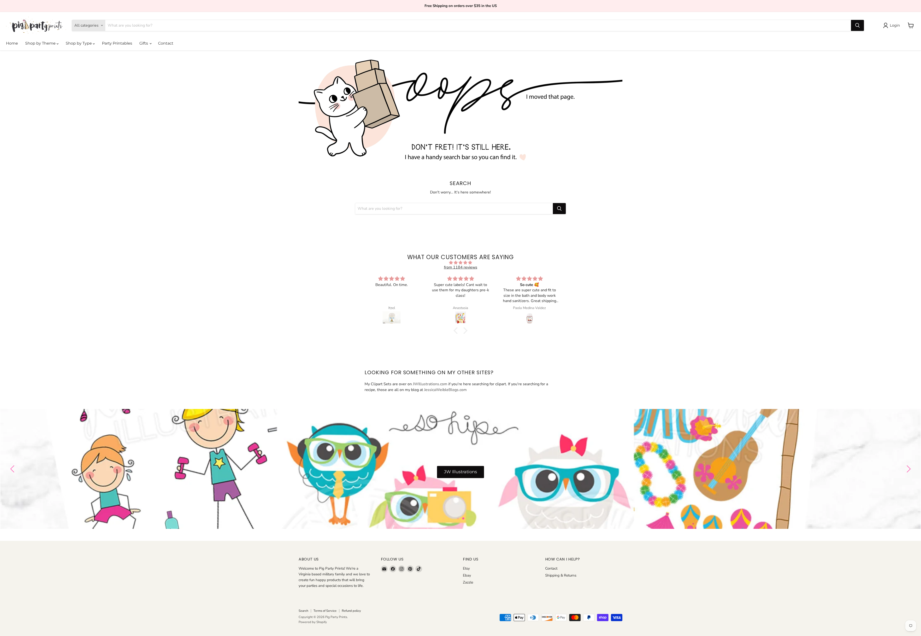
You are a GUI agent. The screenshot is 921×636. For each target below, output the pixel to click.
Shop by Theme (41, 43)
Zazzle (468, 582)
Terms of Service (325, 611)
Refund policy (351, 611)
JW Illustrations (460, 472)
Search (303, 611)
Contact (165, 43)
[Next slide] (908, 469)
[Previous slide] (13, 469)
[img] (460, 262)
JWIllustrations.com (430, 384)
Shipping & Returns (560, 575)
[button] (457, 330)
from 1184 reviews (460, 267)
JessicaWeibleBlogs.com (445, 389)
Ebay (467, 575)
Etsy (466, 568)
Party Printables (117, 43)
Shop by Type (79, 43)
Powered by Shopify (313, 622)
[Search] (857, 25)
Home (12, 43)
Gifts (144, 43)
